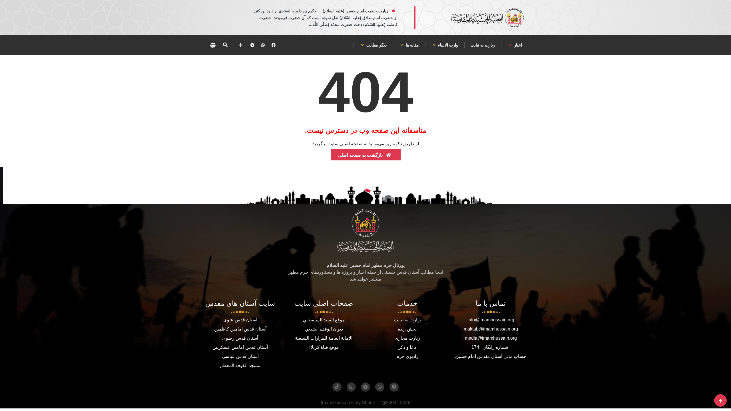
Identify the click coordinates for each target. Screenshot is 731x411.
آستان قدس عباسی (240, 356)
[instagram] (351, 387)
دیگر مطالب (376, 45)
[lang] (212, 45)
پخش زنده (407, 329)
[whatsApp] (263, 45)
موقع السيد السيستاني (324, 319)
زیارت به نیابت (483, 45)
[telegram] (252, 45)
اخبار (517, 45)
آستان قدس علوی (240, 319)
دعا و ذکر (407, 347)
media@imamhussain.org (491, 338)
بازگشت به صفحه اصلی (361, 155)
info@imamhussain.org (490, 319)
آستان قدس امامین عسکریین (240, 347)
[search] (225, 45)
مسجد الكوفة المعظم (240, 365)
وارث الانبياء (447, 45)
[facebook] (273, 45)
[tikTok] (337, 387)
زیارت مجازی (407, 338)
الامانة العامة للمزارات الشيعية (323, 338)
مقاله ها (412, 45)
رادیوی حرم (407, 356)
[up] (720, 401)
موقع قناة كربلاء (323, 347)
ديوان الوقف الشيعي (324, 329)
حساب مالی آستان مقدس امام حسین (490, 356)
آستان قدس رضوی (240, 338)
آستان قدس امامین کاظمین (240, 329)
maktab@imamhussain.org (491, 329)
